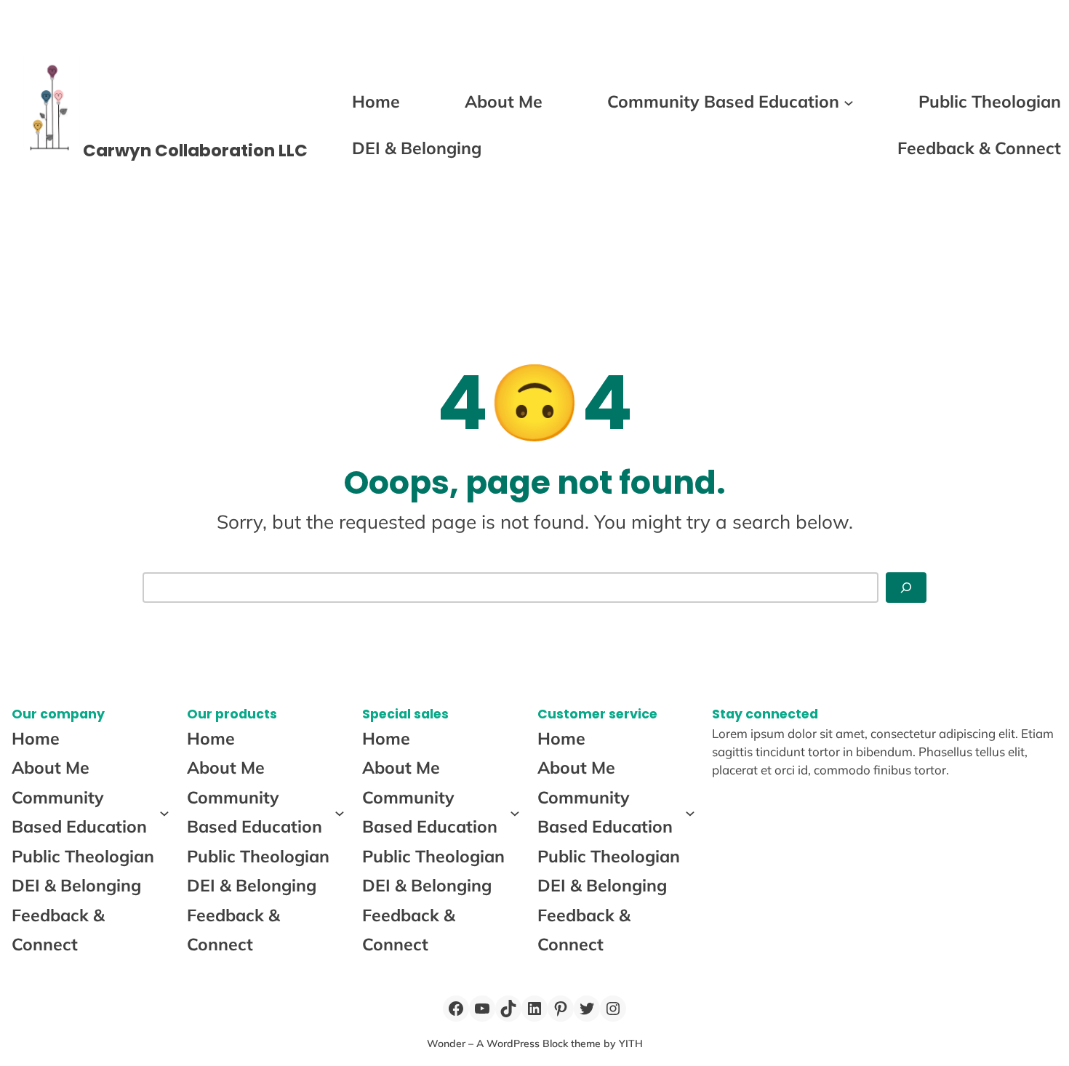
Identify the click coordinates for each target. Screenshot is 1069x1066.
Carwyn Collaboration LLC (195, 150)
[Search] (906, 587)
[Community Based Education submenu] (849, 102)
